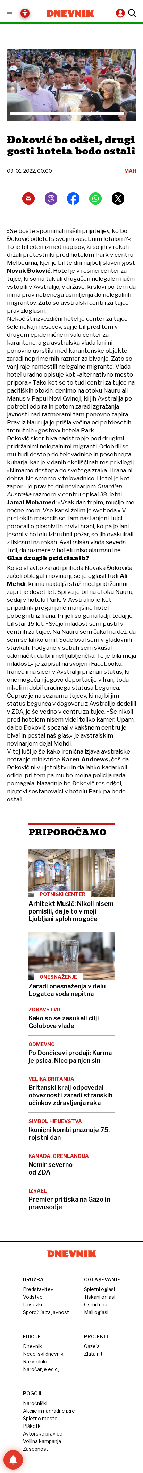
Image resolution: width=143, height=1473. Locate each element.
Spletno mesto (40, 1418)
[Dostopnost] (25, 13)
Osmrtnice (96, 1304)
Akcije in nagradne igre (49, 1411)
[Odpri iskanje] (131, 13)
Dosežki (32, 1304)
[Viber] (51, 198)
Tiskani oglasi (99, 1297)
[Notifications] (13, 1460)
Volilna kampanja (42, 1441)
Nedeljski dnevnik (43, 1354)
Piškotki (32, 1426)
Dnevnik (32, 1346)
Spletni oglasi (99, 1289)
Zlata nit (93, 1354)
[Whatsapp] (95, 198)
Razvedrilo (35, 1361)
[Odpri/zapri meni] (16, 13)
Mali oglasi (96, 1312)
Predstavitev (38, 1289)
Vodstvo (33, 1297)
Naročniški (35, 1403)
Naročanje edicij (41, 1369)
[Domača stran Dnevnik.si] (70, 13)
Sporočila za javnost (46, 1312)
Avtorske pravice (42, 1434)
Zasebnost (35, 1449)
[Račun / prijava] (121, 13)
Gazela (92, 1346)
